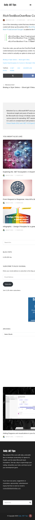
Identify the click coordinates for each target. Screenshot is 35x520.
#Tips (5, 70)
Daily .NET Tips (23, 516)
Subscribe (8, 284)
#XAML (12, 70)
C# (31, 20)
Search (30, 503)
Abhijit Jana (9, 175)
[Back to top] (33, 518)
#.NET (12, 68)
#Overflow (27, 68)
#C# (19, 68)
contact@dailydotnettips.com (12, 488)
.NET (28, 20)
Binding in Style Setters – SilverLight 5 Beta (16, 59)
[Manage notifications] (30, 515)
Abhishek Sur (10, 20)
